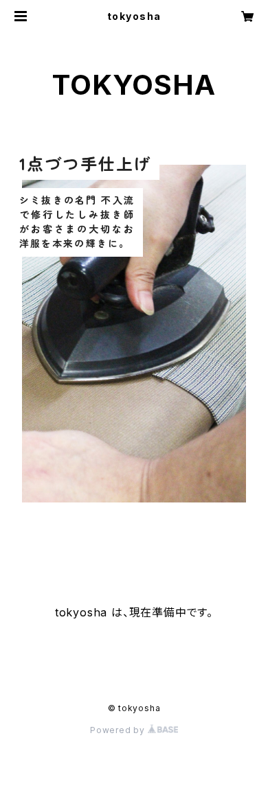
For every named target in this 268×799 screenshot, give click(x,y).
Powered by (119, 730)
